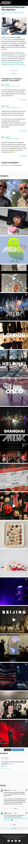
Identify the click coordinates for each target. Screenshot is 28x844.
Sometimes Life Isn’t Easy (13, 62)
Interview (3, 62)
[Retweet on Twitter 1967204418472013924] (7, 825)
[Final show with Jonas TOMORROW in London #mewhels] (14, 364)
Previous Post (14, 70)
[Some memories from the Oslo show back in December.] (14, 392)
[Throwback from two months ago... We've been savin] (14, 420)
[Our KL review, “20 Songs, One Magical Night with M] (14, 733)
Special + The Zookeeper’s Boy (17, 64)
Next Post (14, 73)
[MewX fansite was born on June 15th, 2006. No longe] (14, 221)
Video (5, 766)
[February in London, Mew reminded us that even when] (14, 335)
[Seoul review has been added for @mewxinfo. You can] (14, 591)
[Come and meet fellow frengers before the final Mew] (14, 449)
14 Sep (15, 813)
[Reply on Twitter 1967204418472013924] (4, 825)
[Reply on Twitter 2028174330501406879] (4, 809)
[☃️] (14, 563)
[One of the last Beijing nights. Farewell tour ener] (14, 620)
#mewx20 (11, 763)
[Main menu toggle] (26, 2)
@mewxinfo (10, 790)
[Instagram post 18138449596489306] (14, 250)
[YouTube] (19, 841)
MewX (6, 757)
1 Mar (15, 790)
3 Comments (4, 12)
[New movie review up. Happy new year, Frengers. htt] (14, 477)
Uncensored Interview (6, 39)
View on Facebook (4, 768)
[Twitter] (12, 841)
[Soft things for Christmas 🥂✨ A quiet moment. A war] (14, 506)
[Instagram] (16, 841)
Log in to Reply (23, 99)
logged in (10, 165)
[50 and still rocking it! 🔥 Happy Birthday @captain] (14, 278)
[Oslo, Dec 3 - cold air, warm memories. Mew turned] (14, 648)
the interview (17, 54)
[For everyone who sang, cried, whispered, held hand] (14, 676)
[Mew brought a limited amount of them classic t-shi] (14, 705)
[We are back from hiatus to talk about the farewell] (14, 307)
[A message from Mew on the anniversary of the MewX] (14, 193)
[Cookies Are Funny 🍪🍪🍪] (14, 534)
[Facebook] (9, 841)
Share (10, 768)
